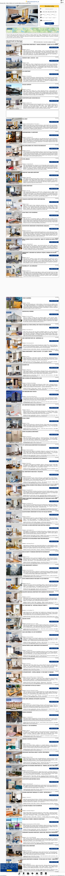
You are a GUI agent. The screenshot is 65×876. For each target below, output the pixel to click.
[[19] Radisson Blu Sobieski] (14, 316)
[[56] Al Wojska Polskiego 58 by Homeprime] (14, 811)
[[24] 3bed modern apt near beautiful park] (14, 383)
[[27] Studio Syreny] (14, 423)
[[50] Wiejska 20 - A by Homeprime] (14, 731)
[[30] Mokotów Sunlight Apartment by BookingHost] (14, 463)
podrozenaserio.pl (32, 1)
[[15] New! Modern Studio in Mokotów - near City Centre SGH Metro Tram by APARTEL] (14, 244)
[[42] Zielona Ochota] (14, 624)
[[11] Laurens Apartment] (14, 191)
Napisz (64, 875)
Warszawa (8, 45)
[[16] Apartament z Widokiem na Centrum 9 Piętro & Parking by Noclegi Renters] (14, 258)
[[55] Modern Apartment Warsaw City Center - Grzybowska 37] (14, 797)
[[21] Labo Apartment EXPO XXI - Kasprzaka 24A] (14, 343)
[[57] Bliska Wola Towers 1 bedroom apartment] (14, 824)
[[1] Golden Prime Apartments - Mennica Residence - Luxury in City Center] (14, 50)
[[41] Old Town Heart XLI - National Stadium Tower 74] (14, 610)
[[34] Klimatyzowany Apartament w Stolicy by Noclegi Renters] (14, 517)
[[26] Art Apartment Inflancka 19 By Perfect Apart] (14, 410)
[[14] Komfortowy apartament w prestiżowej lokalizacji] (14, 231)
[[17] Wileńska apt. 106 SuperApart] (14, 271)
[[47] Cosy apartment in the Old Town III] (14, 690)
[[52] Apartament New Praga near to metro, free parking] (14, 757)
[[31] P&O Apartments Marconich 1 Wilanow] (14, 477)
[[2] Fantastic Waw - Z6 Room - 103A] (14, 63)
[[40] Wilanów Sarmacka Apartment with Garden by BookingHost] (14, 597)
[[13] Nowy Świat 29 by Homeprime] (14, 217)
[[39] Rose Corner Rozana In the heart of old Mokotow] (14, 584)
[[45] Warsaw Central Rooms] (14, 664)
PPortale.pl (5, 875)
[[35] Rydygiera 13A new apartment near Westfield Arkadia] (14, 530)
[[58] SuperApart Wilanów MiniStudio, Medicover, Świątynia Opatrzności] (14, 837)
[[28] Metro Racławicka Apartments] (14, 437)
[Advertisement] (32, 287)
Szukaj (49, 23)
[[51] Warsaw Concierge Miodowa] (14, 744)
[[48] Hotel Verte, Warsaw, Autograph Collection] (14, 704)
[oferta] (11, 169)
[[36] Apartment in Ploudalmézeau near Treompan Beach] (14, 543)
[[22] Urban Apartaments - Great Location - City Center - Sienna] (14, 356)
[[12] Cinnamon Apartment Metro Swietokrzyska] (14, 204)
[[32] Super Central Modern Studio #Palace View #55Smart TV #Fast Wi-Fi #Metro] (14, 490)
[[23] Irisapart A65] (14, 370)
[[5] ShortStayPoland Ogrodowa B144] (14, 103)
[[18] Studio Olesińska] (14, 303)
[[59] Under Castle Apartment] (14, 851)
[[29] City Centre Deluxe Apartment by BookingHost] (14, 450)
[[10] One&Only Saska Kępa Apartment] (14, 177)
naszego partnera (48, 362)
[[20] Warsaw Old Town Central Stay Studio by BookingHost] (14, 330)
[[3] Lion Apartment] (14, 76)
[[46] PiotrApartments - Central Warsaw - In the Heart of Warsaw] (14, 677)
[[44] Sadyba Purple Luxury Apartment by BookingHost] (14, 650)
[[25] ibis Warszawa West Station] (14, 397)
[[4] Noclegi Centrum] (14, 90)
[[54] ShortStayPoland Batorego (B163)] (14, 784)
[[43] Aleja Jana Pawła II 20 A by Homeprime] (14, 637)
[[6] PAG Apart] (14, 124)
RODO (6, 868)
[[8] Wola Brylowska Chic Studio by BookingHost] (14, 151)
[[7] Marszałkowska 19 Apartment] (14, 137)
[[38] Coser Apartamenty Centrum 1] (14, 570)
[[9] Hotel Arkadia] (14, 164)
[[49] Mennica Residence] (14, 717)
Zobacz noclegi (53, 47)
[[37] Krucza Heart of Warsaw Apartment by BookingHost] (14, 557)
